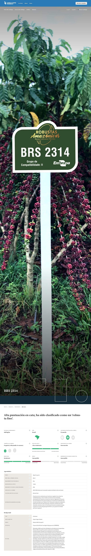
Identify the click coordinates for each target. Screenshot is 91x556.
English (68, 9)
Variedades (18, 406)
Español (74, 9)
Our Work (20, 3)
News (31, 3)
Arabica (28, 9)
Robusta (34, 9)
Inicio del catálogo (8, 9)
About (26, 3)
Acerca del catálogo (20, 9)
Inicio (6, 406)
